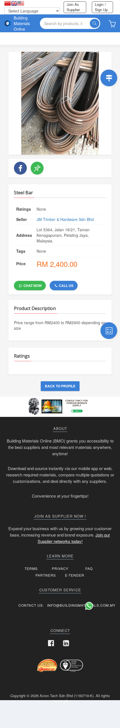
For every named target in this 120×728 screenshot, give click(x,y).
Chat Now (32, 285)
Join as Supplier (73, 7)
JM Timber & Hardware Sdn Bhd (65, 219)
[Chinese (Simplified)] (7, 3)
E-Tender (74, 575)
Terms (31, 568)
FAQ (89, 568)
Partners (45, 575)
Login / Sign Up (101, 7)
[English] (14, 3)
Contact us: (31, 605)
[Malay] (21, 3)
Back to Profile (60, 385)
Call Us (65, 285)
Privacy (60, 568)
